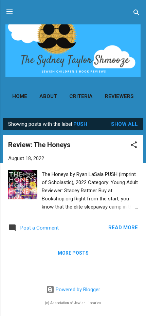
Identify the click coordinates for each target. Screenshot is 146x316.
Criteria (81, 96)
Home (19, 96)
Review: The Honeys (39, 145)
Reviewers (119, 96)
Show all (124, 124)
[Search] (136, 13)
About (48, 96)
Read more (123, 227)
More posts (73, 253)
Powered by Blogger (77, 290)
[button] (134, 146)
